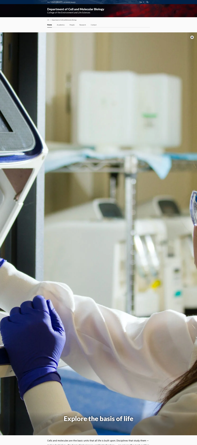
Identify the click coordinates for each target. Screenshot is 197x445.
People (72, 25)
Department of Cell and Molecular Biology (75, 9)
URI (48, 20)
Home (49, 25)
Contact (94, 25)
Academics (61, 25)
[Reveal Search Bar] (147, 2)
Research (82, 25)
